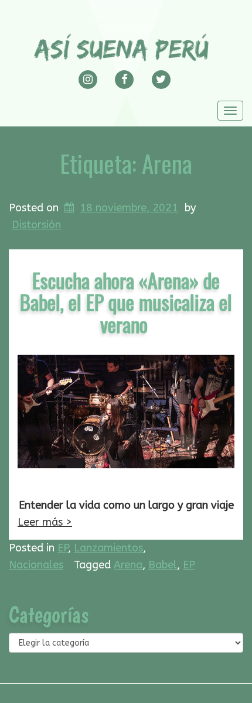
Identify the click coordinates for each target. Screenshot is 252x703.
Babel (162, 564)
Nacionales (36, 564)
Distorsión (36, 224)
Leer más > (45, 522)
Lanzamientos (108, 547)
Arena (128, 564)
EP (62, 547)
